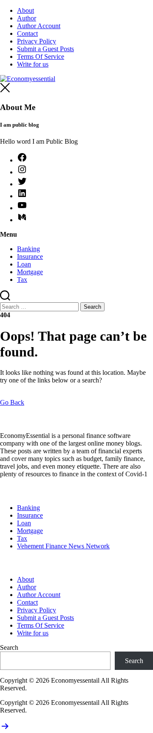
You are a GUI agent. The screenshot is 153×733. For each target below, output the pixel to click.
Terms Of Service (40, 56)
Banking (28, 248)
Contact (27, 33)
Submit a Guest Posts (45, 48)
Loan (24, 264)
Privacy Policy (36, 41)
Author (26, 18)
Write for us (32, 64)
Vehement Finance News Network (63, 546)
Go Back (12, 402)
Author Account (38, 25)
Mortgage (30, 271)
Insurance (30, 256)
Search (9, 647)
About (25, 10)
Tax (22, 279)
